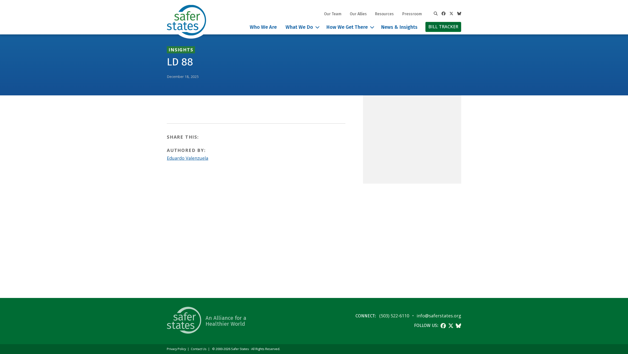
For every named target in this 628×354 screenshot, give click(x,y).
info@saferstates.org (439, 316)
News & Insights (399, 27)
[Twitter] (451, 13)
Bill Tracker (443, 27)
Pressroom (412, 14)
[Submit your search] (436, 13)
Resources (384, 14)
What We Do (299, 27)
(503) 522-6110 (394, 316)
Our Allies (358, 14)
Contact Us (199, 349)
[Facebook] (443, 13)
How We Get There (347, 27)
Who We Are (263, 27)
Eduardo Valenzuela (187, 158)
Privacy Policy (176, 349)
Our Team (332, 14)
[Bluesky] (459, 13)
